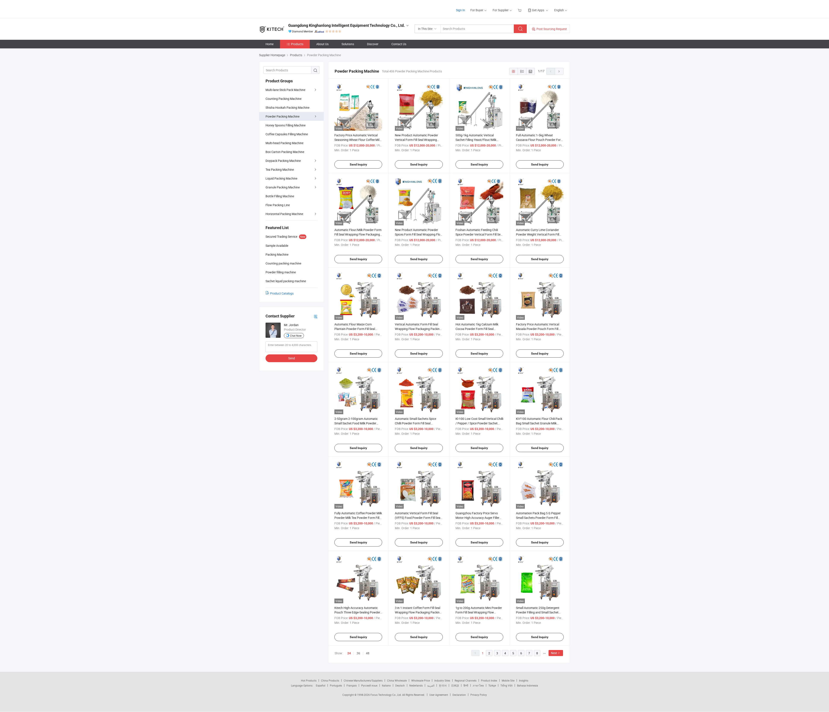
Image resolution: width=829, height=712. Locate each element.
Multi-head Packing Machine (284, 143)
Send (291, 358)
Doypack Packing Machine (283, 161)
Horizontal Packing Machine (284, 214)
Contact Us (398, 44)
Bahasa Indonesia (527, 685)
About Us (322, 44)
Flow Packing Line (278, 205)
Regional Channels (465, 680)
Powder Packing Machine (282, 116)
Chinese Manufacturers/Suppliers (363, 680)
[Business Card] (315, 316)
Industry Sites (442, 680)
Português (336, 685)
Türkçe (492, 685)
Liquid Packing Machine (281, 178)
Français (351, 685)
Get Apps (538, 10)
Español (320, 685)
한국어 (443, 685)
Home (270, 44)
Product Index (489, 680)
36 (358, 653)
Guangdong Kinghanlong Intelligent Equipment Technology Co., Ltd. (346, 25)
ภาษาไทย (478, 685)
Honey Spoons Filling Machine (285, 125)
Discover (372, 44)
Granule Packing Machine (283, 187)
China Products (330, 680)
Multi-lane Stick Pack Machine (285, 90)
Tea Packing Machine (280, 169)
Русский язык (369, 685)
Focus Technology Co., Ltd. (386, 694)
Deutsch (400, 685)
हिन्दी (466, 685)
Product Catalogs (282, 293)
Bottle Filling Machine (280, 196)
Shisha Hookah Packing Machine (287, 107)
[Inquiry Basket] (520, 10)
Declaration (459, 694)
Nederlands (416, 685)
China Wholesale (397, 680)
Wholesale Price (420, 680)
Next (554, 653)
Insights (523, 680)
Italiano (386, 685)
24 (349, 653)
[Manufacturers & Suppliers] (287, 8)
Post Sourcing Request (551, 29)
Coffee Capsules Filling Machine (287, 134)
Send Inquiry (358, 164)
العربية (430, 685)
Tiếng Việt (506, 685)
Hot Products (308, 680)
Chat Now (296, 335)
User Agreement (438, 694)
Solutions (348, 44)
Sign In (460, 10)
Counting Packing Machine (283, 99)
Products (297, 44)
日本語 (455, 685)
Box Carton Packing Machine (285, 152)
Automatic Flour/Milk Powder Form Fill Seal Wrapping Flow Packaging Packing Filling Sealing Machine (357, 234)
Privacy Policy (478, 694)
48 (367, 653)
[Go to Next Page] (559, 71)
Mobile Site (508, 680)
